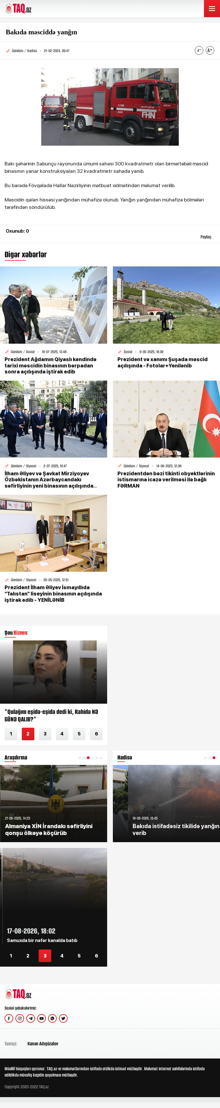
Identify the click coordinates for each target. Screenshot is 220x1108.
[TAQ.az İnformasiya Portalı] (26, 8)
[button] (79, 757)
